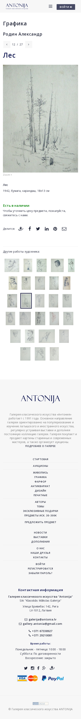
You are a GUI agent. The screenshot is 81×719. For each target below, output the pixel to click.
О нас (41, 548)
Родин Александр (22, 34)
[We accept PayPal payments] (53, 678)
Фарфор (40, 481)
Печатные (40, 495)
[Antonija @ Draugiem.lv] (52, 668)
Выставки (41, 537)
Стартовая (40, 459)
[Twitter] (38, 228)
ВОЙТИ (65, 7)
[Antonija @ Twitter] (26, 668)
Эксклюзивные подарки (40, 511)
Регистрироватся (40, 568)
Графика (15, 23)
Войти (40, 564)
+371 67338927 (42, 631)
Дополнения (40, 541)
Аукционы (40, 466)
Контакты (40, 557)
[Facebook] (30, 228)
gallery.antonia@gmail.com (42, 624)
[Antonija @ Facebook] (38, 668)
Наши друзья (40, 553)
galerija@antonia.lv (42, 619)
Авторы (40, 502)
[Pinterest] (55, 228)
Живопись (40, 472)
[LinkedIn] (47, 228)
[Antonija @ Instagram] (32, 668)
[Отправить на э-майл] (64, 228)
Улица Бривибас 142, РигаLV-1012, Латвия (40, 608)
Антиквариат (40, 486)
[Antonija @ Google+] (44, 668)
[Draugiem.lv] (21, 228)
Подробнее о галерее (40, 446)
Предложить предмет (40, 522)
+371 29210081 (42, 635)
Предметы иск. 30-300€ (40, 515)
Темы (40, 506)
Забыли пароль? (40, 573)
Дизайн (40, 490)
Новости (40, 532)
